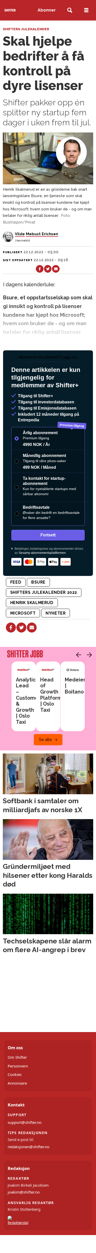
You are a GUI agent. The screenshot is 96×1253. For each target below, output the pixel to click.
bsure (38, 582)
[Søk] (70, 10)
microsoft (23, 613)
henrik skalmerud (32, 602)
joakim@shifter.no (24, 1192)
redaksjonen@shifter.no (28, 1146)
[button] (77, 655)
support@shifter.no (24, 1122)
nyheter (56, 613)
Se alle (45, 739)
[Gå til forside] (10, 10)
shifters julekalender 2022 (43, 592)
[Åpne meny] (86, 10)
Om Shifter (17, 1057)
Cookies (15, 1074)
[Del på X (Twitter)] (47, 268)
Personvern (18, 1065)
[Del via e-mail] (55, 268)
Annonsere (17, 1083)
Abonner (47, 10)
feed (16, 582)
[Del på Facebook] (39, 268)
